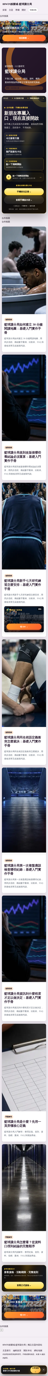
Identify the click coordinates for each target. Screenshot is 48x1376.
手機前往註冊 (24, 192)
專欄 (17, 10)
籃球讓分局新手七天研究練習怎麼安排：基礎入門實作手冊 (22, 584)
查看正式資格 (24, 1285)
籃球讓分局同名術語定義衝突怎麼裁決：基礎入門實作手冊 (22, 741)
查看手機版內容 (24, 200)
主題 (11, 10)
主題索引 (7, 1350)
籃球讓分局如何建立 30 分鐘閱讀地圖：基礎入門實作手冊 (23, 328)
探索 (5, 10)
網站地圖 (38, 1350)
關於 (24, 10)
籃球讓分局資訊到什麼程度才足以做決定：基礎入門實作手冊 (22, 997)
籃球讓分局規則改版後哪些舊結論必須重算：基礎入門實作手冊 (22, 456)
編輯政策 (17, 1350)
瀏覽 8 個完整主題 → (13, 88)
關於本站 (28, 1350)
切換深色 (33, 10)
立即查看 (35, 1369)
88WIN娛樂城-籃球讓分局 (17, 4)
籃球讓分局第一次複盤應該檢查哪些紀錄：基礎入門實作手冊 (22, 869)
